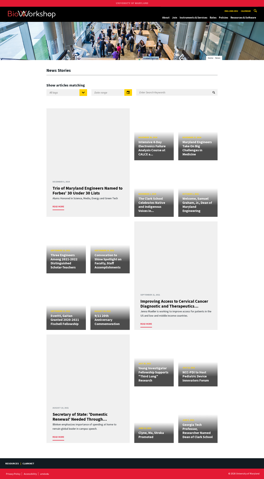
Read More (58, 206)
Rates (213, 17)
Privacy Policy (13, 473)
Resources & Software (243, 17)
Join (174, 17)
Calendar (246, 11)
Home (210, 58)
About (166, 17)
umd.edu (44, 473)
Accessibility (30, 473)
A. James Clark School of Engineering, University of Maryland (32, 9)
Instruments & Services (193, 17)
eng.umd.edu (231, 11)
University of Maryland (132, 3)
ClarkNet (28, 463)
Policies (223, 17)
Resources (12, 463)
